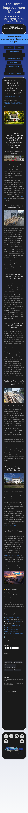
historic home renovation (10, 664)
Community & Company (14, 70)
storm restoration (8, 669)
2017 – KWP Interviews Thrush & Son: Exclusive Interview (14, 680)
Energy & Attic (14, 62)
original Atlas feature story (10, 525)
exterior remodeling (18, 662)
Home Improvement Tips (14, 58)
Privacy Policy (13, 756)
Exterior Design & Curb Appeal (14, 55)
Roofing (9, 47)
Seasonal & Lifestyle (14, 66)
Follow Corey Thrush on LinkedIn (13, 621)
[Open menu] (14, 31)
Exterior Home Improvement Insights (12, 102)
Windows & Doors (14, 51)
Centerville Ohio (8, 662)
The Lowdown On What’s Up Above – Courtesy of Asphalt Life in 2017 (13, 684)
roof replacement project (10, 667)
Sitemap (19, 756)
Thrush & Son (17, 669)
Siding (19, 47)
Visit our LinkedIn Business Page (13, 637)
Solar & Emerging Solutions (14, 73)
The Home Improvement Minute (14, 28)
